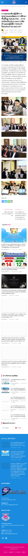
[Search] (26, 2)
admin (7, 30)
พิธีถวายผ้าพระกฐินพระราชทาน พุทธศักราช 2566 (7, 213)
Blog (5, 6)
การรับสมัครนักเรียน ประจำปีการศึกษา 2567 (18, 380)
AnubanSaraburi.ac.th (14, 548)
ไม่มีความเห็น (13, 32)
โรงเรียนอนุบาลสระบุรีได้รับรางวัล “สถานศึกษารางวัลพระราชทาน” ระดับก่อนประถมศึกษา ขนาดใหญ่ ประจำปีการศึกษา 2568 (13, 316)
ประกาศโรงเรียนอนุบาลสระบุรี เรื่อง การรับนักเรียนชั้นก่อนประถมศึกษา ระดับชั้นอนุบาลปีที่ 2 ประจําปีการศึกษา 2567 (19, 399)
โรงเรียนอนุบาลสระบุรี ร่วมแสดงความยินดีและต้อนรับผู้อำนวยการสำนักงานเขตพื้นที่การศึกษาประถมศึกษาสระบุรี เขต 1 (13, 363)
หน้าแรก (5, 552)
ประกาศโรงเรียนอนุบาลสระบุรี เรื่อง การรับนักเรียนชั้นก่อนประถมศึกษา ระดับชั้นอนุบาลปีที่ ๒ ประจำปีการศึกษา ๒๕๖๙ (18, 408)
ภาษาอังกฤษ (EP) (5, 498)
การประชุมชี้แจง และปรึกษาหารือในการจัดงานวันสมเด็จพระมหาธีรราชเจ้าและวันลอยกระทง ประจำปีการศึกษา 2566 (20, 215)
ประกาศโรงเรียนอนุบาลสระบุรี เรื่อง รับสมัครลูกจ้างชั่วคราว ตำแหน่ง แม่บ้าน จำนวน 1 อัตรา (18, 444)
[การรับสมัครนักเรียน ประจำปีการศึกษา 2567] (5, 381)
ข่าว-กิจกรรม (17, 552)
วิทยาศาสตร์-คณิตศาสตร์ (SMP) (8, 499)
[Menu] (2, 2)
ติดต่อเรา (24, 552)
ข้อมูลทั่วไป (11, 552)
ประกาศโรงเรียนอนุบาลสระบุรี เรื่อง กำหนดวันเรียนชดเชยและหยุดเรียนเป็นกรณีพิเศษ (13, 269)
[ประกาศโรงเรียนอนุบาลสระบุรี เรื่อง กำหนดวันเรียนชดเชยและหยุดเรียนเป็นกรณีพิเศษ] (14, 259)
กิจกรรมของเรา (5, 10)
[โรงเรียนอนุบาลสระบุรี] (14, 2)
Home (2, 6)
